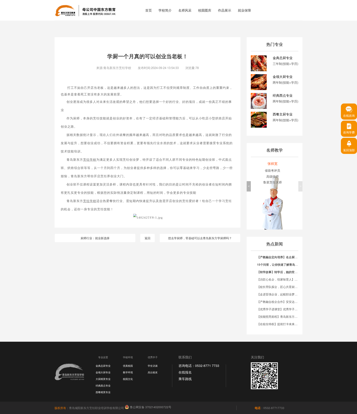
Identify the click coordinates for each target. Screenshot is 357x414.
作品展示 (224, 10)
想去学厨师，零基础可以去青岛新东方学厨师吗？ (200, 238)
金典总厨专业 (103, 365)
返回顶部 (349, 150)
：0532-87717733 (269, 408)
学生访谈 (153, 365)
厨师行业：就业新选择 (95, 238)
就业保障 (244, 10)
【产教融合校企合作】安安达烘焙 (278, 302)
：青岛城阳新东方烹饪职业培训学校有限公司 (90, 408)
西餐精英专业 (103, 392)
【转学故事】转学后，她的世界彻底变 (281, 272)
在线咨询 (349, 115)
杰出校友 (153, 372)
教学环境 (128, 372)
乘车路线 (185, 378)
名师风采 (185, 10)
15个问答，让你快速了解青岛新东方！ (282, 264)
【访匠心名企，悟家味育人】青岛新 (280, 279)
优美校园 (128, 365)
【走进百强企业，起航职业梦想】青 (280, 294)
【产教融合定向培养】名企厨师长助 (280, 257)
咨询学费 (349, 132)
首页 (148, 10)
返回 (147, 238)
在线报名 (185, 372)
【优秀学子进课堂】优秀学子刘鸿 (278, 309)
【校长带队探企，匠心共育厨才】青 (280, 287)
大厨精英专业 (103, 379)
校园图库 (204, 10)
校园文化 (128, 379)
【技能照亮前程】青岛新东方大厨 (278, 316)
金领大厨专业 (103, 372)
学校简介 (165, 10)
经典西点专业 (103, 385)
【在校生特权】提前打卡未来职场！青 (281, 324)
